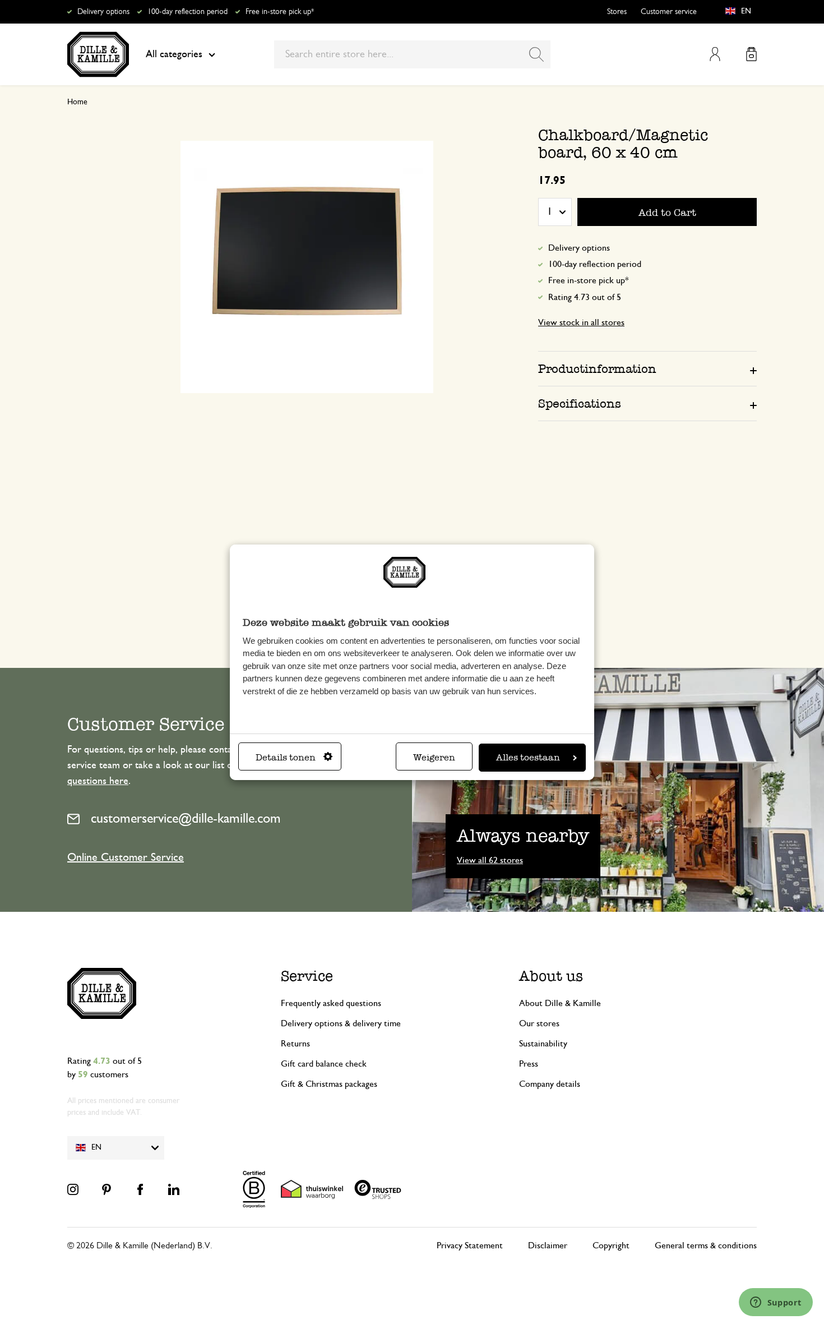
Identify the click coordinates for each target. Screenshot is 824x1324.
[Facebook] (140, 1189)
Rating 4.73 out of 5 (584, 297)
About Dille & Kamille (560, 1003)
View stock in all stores (581, 322)
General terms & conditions (706, 1245)
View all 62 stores (490, 860)
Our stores (539, 1023)
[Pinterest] (106, 1189)
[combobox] (412, 54)
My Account (715, 54)
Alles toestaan (528, 757)
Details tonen (286, 757)
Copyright (610, 1245)
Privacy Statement (470, 1245)
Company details (549, 1084)
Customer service (669, 12)
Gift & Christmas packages (329, 1084)
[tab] (647, 368)
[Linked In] (173, 1189)
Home (77, 102)
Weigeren (434, 757)
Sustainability (543, 1043)
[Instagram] (72, 1189)
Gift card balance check (324, 1063)
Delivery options (103, 12)
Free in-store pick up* (280, 12)
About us (551, 976)
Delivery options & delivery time (341, 1023)
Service (307, 976)
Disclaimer (547, 1245)
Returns (295, 1043)
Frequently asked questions (331, 1003)
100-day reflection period (187, 12)
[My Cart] (751, 54)
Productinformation (597, 369)
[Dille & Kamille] (98, 54)
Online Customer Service (125, 857)
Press (528, 1063)
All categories (174, 54)
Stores (617, 12)
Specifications (579, 403)
